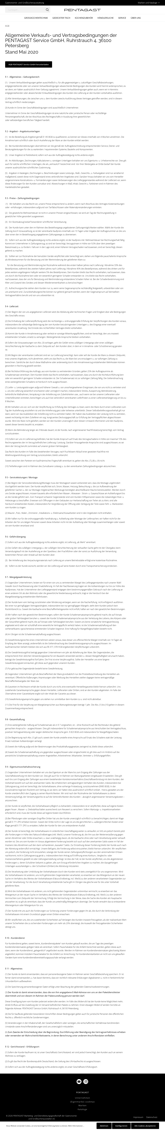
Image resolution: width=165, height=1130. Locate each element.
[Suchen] (47, 10)
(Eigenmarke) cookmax (82, 1101)
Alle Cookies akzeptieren (145, 1126)
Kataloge (82, 1109)
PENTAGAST (82, 1092)
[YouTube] (79, 1082)
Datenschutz (151, 1117)
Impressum (138, 1117)
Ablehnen (104, 1126)
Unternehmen (82, 1098)
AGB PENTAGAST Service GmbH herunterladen (29, 64)
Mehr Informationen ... (76, 1126)
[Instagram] (86, 1082)
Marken (83, 1105)
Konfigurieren (121, 1126)
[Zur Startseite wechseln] (82, 9)
